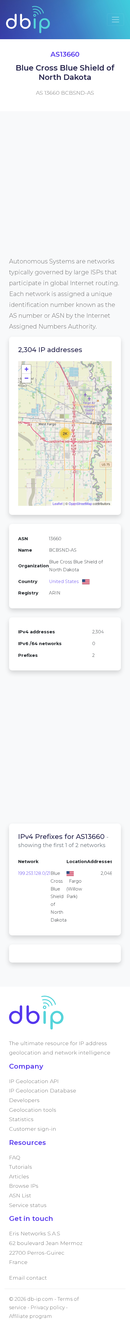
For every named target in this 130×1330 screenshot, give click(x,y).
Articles (19, 1176)
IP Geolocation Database (42, 1090)
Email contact (28, 1278)
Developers (24, 1100)
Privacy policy (48, 1307)
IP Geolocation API (34, 1081)
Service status (28, 1205)
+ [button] (26, 369)
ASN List (20, 1195)
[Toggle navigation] (115, 20)
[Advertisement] (65, 191)
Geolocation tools (32, 1110)
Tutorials (20, 1167)
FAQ (14, 1157)
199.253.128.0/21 (34, 873)
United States (64, 581)
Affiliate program (30, 1316)
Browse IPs (23, 1186)
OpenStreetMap (80, 503)
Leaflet (58, 503)
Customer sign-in (32, 1129)
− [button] (26, 378)
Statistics (21, 1119)
